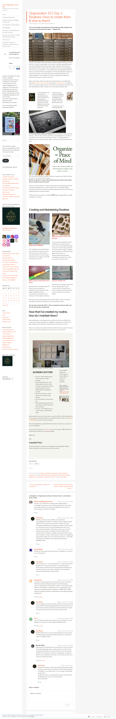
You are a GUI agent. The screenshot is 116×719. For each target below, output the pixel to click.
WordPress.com (6, 321)
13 (13, 295)
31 (6, 303)
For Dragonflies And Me (10, 6)
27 (13, 300)
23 (3, 300)
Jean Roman (39, 518)
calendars (42, 475)
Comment (67, 704)
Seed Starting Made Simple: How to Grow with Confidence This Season (10, 271)
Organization (32, 475)
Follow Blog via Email (9, 146)
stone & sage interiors (8, 329)
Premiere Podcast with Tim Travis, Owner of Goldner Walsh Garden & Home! (63, 486)
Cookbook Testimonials (8, 17)
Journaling (67, 475)
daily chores (48, 475)
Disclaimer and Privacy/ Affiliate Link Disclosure (10, 21)
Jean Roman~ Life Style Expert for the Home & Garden (11, 31)
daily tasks (53, 475)
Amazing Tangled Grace (8, 336)
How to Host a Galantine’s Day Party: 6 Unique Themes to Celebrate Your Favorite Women (10, 264)
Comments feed (6, 319)
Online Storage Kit (7, 342)
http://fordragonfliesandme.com (64, 392)
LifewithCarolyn (6, 347)
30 (3, 303)
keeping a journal (33, 477)
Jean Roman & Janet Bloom (48, 23)
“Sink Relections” (61, 83)
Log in (3, 315)
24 (6, 300)
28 (16, 300)
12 (11, 295)
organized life (47, 477)
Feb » (7, 305)
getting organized (60, 475)
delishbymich (5, 345)
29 (18, 300)
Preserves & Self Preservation (10, 349)
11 (8, 295)
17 (6, 298)
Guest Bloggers (6, 27)
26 (11, 300)
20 (13, 298)
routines (52, 477)
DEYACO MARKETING (7, 338)
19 (11, 298)
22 (18, 298)
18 (8, 298)
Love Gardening (6, 334)
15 (18, 295)
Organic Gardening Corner (9, 331)
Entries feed (5, 317)
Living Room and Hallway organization (49, 473)
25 (8, 300)
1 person (41, 596)
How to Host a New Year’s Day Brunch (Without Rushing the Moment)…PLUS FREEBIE (10, 278)
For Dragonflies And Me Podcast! (10, 25)
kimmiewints (38, 580)
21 (16, 298)
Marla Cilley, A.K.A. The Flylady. (41, 83)
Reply (71, 501)
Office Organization (63, 473)
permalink (64, 477)
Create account (6, 313)
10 (6, 295)
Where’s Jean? (6, 39)
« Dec (3, 305)
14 (16, 295)
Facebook (48, 429)
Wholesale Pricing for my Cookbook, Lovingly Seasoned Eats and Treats (10, 44)
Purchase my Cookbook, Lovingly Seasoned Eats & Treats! (11, 36)
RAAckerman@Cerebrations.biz (43, 501)
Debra (36, 618)
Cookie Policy (32, 716)
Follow (5, 160)
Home (4, 14)
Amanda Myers (38, 549)
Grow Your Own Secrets (8, 340)
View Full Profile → (7, 230)
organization (40, 477)
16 (3, 298)
